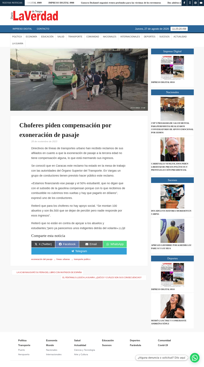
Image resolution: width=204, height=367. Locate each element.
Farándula (135, 345)
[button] (195, 358)
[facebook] (184, 3)
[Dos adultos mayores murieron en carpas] (172, 197)
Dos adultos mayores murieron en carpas (180, 3)
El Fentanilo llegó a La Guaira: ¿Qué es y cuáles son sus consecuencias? (102, 277)
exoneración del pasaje (41, 259)
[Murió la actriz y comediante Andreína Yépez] (172, 306)
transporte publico (82, 259)
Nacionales (109, 36)
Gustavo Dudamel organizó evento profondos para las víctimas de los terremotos (113, 3)
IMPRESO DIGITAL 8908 (53, 3)
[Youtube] (201, 3)
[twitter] (190, 3)
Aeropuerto (23, 354)
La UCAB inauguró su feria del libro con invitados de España (49, 272)
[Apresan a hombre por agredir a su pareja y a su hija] (172, 231)
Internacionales (130, 36)
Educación (47, 36)
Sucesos (164, 36)
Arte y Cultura (81, 354)
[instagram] (195, 3)
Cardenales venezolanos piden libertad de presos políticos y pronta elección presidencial (169, 166)
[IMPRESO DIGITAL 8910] (172, 68)
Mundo (50, 345)
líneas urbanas (63, 259)
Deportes (149, 36)
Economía (31, 36)
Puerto (21, 350)
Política (17, 36)
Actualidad (180, 36)
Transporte (75, 36)
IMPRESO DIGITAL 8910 (163, 82)
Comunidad (92, 36)
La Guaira (17, 43)
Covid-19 (163, 345)
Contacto (43, 28)
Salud (60, 36)
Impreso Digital (22, 28)
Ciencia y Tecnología (84, 350)
